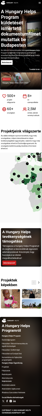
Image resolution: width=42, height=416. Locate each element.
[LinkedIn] (14, 401)
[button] (34, 157)
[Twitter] (3, 401)
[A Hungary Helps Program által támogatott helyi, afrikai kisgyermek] (10, 298)
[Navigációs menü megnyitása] (39, 2)
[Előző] (34, 282)
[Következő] (38, 282)
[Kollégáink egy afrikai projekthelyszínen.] (31, 304)
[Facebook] (7, 401)
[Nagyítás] (39, 155)
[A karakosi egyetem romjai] (31, 293)
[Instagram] (10, 401)
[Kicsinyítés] (39, 159)
